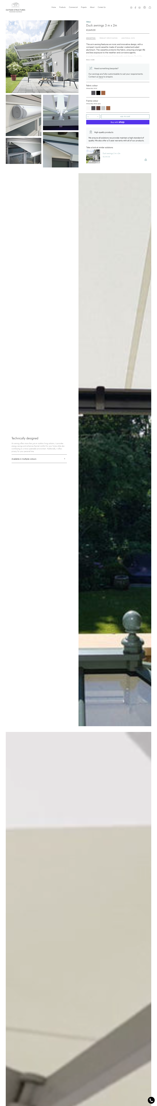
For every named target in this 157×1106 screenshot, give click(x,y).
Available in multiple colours (24, 458)
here (101, 76)
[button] (62, 7)
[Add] (146, 159)
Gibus (88, 21)
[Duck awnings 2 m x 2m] (93, 156)
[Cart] (150, 7)
